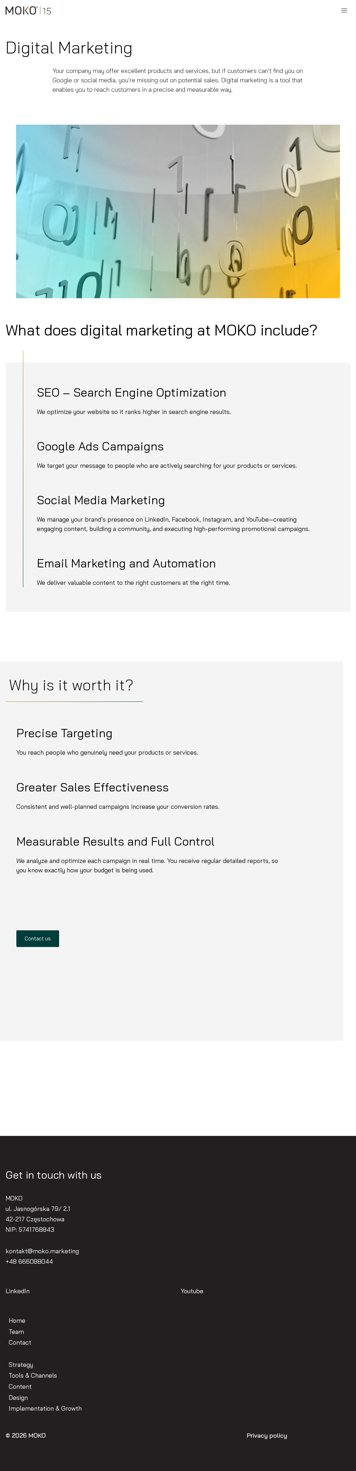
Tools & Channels (33, 1375)
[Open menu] (344, 10)
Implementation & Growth (45, 1408)
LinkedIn (18, 1291)
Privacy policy (267, 1435)
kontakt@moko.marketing (42, 1251)
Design (18, 1398)
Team (16, 1332)
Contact (20, 1342)
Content (20, 1386)
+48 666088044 (29, 1261)
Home (17, 1320)
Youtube (192, 1291)
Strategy (21, 1365)
